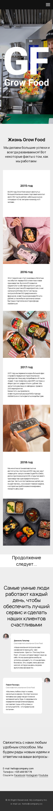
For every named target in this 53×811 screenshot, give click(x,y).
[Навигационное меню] (48, 4)
